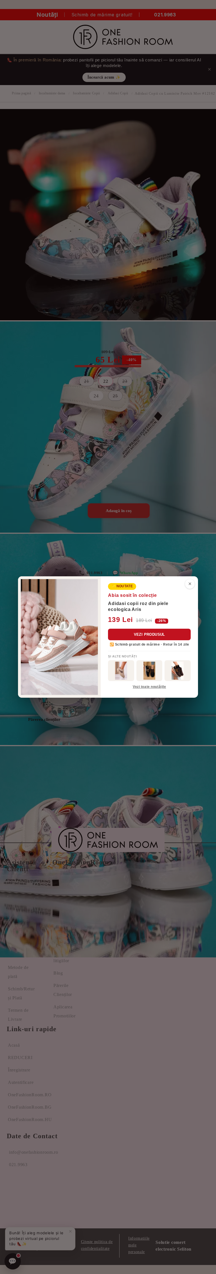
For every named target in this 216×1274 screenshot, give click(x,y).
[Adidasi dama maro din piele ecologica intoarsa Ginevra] (178, 670)
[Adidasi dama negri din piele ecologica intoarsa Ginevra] (149, 670)
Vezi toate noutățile (149, 686)
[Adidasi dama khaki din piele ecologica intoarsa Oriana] (121, 670)
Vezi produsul (149, 634)
